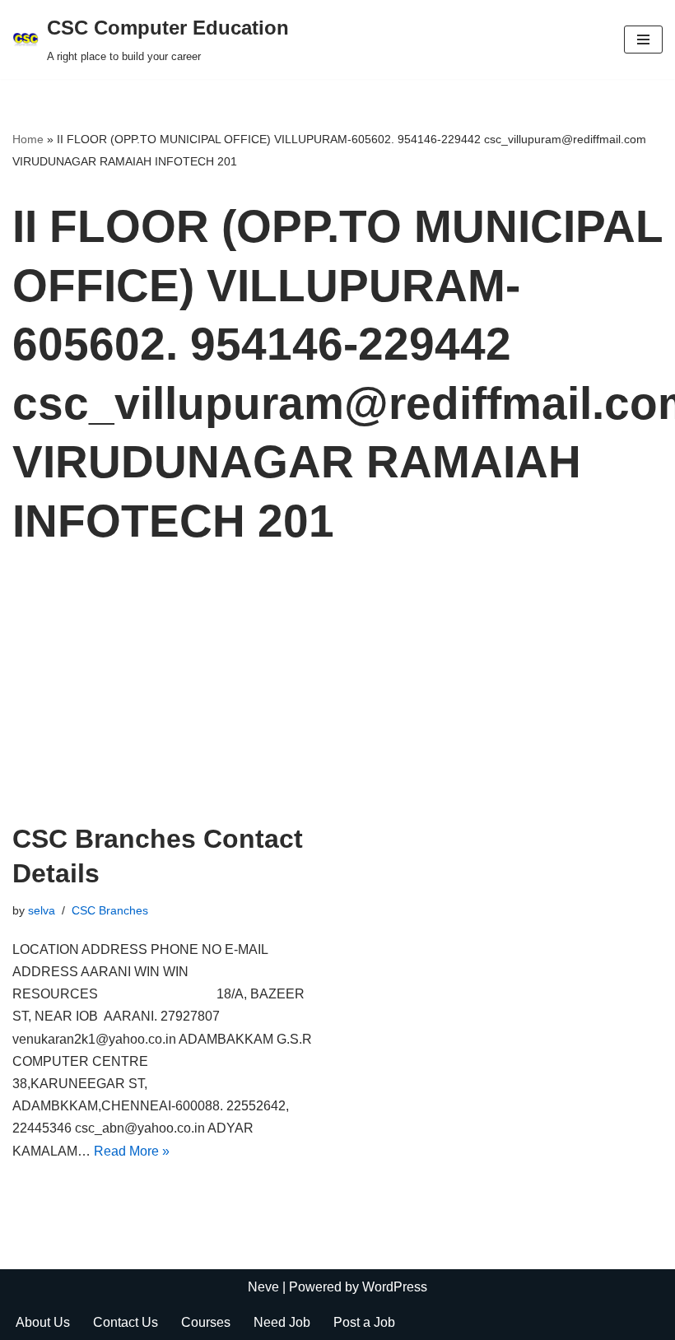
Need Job (282, 1322)
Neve (263, 1287)
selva (41, 910)
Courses (205, 1322)
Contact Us (125, 1322)
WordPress (394, 1287)
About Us (43, 1322)
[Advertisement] (337, 699)
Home (28, 139)
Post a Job (364, 1322)
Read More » (132, 1151)
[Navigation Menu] (643, 40)
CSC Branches (110, 910)
